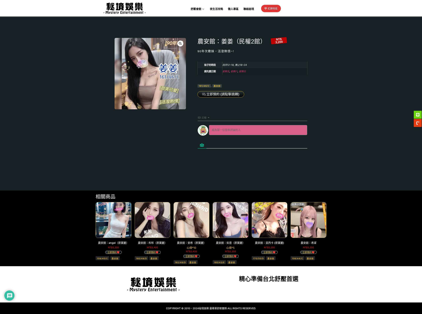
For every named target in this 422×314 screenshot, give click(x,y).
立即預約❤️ (113, 252)
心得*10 (191, 247)
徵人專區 (233, 9)
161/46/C (204, 86)
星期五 (225, 71)
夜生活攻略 (216, 9)
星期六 (234, 71)
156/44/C (297, 258)
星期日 (242, 71)
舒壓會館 (196, 9)
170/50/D (258, 258)
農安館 (217, 86)
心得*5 (230, 247)
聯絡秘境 (248, 9)
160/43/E (219, 262)
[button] (180, 43)
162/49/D (180, 262)
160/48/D (141, 258)
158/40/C (102, 258)
